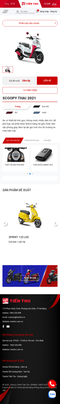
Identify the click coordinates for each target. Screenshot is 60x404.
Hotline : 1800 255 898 (12, 345)
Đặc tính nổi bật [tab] (13, 140)
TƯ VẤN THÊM (30, 90)
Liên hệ (47, 80)
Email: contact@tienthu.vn (13, 317)
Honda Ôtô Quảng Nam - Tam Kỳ (16, 372)
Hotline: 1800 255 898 (11, 313)
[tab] (15, 158)
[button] (27, 173)
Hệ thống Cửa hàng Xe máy (17, 334)
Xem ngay (30, 277)
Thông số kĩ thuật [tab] (31, 140)
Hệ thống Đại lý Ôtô (13, 360)
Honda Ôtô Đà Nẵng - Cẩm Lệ (14, 367)
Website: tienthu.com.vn (12, 321)
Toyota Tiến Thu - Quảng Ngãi (14, 376)
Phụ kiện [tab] (47, 140)
